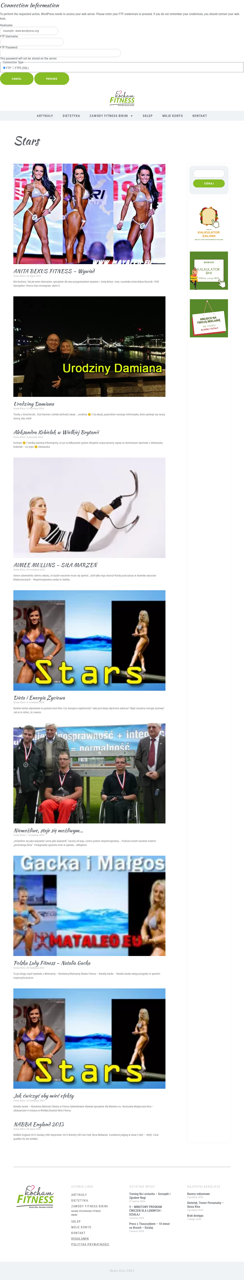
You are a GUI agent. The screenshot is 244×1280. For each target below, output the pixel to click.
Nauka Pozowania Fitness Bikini (86, 1213)
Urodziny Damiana (33, 404)
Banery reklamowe (198, 1194)
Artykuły (45, 116)
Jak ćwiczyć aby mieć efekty (43, 1095)
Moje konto (172, 116)
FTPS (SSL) (21, 68)
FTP (8, 68)
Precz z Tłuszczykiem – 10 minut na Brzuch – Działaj (149, 1225)
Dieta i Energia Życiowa (39, 697)
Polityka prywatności (90, 1244)
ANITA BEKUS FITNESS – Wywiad (53, 271)
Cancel (17, 78)
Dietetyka (71, 116)
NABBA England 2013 (38, 1124)
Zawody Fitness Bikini (109, 116)
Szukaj (209, 183)
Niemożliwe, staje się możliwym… (48, 830)
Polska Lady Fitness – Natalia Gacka (51, 963)
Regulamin (80, 1239)
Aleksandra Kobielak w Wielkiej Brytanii (56, 432)
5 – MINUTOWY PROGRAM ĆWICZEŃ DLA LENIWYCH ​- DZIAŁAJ (145, 1210)
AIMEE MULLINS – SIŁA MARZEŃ (55, 565)
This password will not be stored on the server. (28, 53)
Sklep (148, 116)
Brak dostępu (195, 1215)
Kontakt (200, 116)
